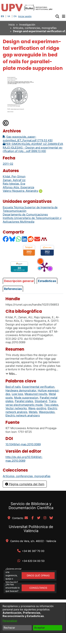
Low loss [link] (17, 394)
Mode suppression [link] (26, 397)
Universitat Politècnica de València (31, 529)
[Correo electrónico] (37, 239)
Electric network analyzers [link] (23, 415)
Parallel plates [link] (24, 401)
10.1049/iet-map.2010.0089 (23, 444)
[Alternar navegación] (63, 16)
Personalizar (10, 620)
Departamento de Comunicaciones (25, 214)
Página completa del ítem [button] (26, 484)
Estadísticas (47, 281)
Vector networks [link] (16, 408)
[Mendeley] (44, 239)
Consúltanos (38, 587)
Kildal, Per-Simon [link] (14, 176)
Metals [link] (33, 412)
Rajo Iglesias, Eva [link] (14, 183)
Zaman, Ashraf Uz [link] (14, 180)
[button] (57, 16)
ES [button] (2, 16)
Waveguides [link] (47, 412)
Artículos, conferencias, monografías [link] (34, 27)
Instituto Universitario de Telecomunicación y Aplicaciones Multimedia (32, 219)
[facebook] (32, 518)
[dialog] (33, 618)
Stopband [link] (41, 401)
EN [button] (15, 16)
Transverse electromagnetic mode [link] (31, 402)
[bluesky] (51, 518)
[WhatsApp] (18, 239)
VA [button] (8, 16)
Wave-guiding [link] (37, 408)
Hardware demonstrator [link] (21, 390)
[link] (26, 476)
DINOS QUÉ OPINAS (38, 575)
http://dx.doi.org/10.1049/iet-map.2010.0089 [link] (24, 458)
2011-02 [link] (8, 163)
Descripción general (19, 281)
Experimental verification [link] (38, 386)
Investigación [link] (27, 24)
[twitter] (39, 518)
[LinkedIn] (24, 239)
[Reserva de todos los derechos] (6, 122)
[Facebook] (6, 239)
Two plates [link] (51, 404)
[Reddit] (31, 239)
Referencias (13, 289)
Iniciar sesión (25, 16)
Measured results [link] (36, 394)
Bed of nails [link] (13, 386)
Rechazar (9, 627)
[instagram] (45, 518)
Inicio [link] (11, 24)
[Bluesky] (12, 239)
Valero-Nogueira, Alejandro (20, 190)
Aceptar (39, 627)
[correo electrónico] (26, 518)
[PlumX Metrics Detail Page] (44, 267)
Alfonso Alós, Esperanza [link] (18, 187)
